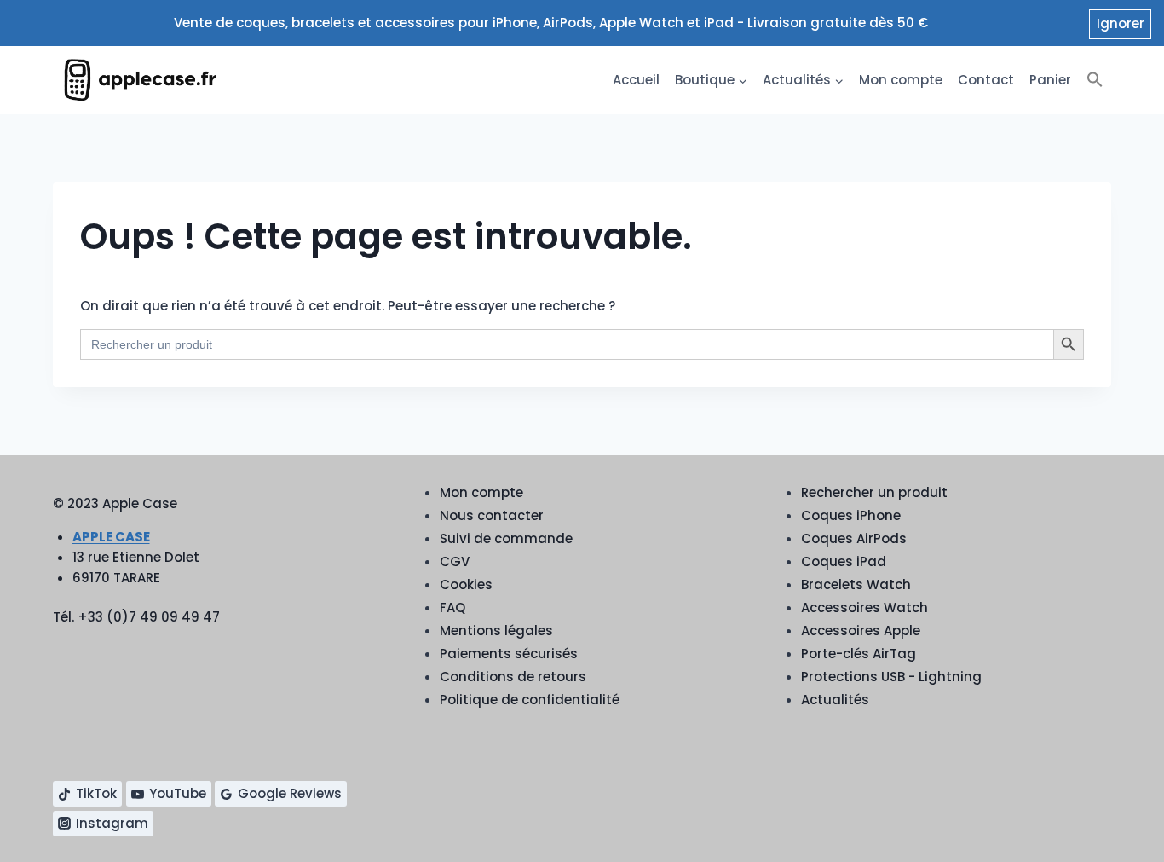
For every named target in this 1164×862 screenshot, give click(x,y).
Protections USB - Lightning (891, 677)
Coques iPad (843, 561)
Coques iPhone (851, 515)
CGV (455, 561)
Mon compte (900, 80)
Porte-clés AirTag (858, 653)
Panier (1050, 80)
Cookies (466, 584)
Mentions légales (496, 630)
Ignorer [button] (1120, 23)
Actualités (835, 700)
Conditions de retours (513, 677)
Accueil (636, 80)
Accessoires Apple (860, 630)
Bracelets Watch (856, 584)
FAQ (452, 607)
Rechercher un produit (874, 492)
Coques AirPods (854, 538)
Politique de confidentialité (529, 700)
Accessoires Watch (864, 607)
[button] (1095, 80)
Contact (986, 80)
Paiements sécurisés (509, 653)
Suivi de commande (506, 538)
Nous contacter (492, 515)
